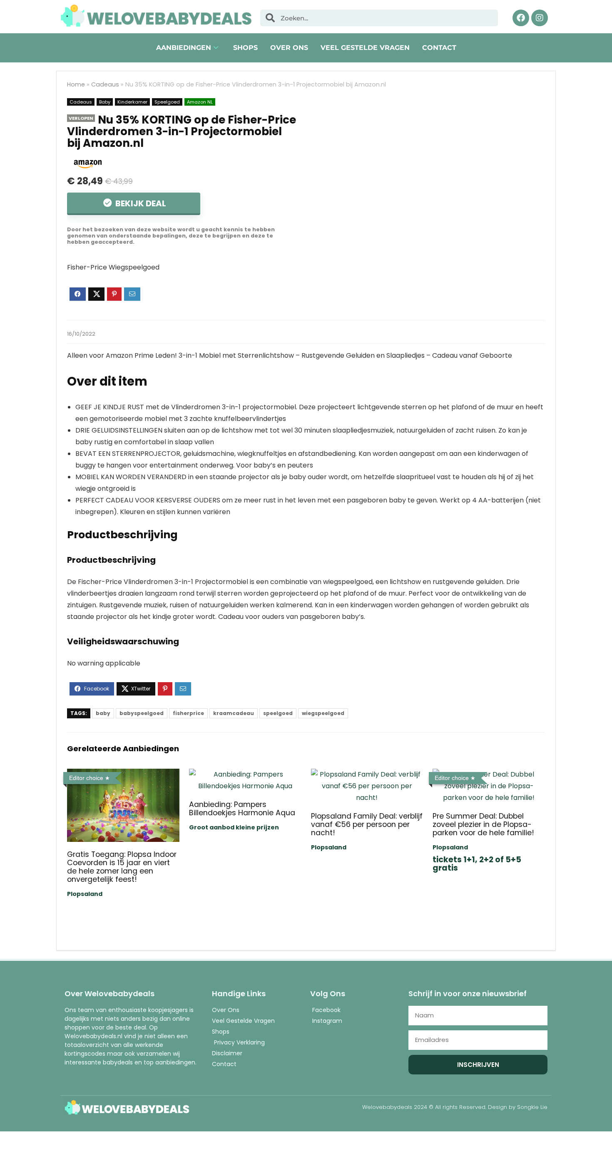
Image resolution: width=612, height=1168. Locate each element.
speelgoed (278, 713)
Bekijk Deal (140, 203)
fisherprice (188, 713)
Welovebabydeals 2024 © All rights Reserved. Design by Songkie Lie (454, 1107)
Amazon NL (200, 102)
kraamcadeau (233, 713)
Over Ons (289, 48)
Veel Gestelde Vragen (365, 48)
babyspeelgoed (141, 713)
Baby (104, 102)
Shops (245, 48)
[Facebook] (520, 18)
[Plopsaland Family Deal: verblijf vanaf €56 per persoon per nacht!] (367, 774)
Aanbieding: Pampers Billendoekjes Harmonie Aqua (242, 808)
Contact (439, 48)
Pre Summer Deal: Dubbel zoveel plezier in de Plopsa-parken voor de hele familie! (483, 824)
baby (103, 713)
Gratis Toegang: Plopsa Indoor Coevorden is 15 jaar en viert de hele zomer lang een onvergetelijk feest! (122, 866)
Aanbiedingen (183, 48)
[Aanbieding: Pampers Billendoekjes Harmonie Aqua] (245, 774)
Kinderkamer (132, 102)
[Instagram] (539, 18)
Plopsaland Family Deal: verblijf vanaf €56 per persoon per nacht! (367, 824)
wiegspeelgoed (323, 713)
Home (76, 84)
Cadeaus (105, 84)
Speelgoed (167, 102)
